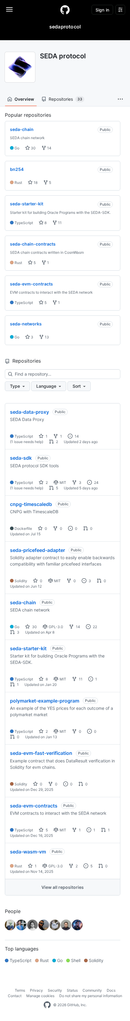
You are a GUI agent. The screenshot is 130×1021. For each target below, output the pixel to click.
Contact (14, 995)
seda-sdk (21, 458)
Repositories (65, 99)
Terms (20, 990)
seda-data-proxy (29, 412)
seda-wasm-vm (28, 852)
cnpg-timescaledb (31, 504)
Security (55, 990)
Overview (24, 99)
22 (94, 627)
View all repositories (62, 887)
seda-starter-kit (28, 648)
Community (92, 990)
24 (96, 482)
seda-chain (23, 602)
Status (72, 990)
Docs (111, 990)
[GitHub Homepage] (47, 1005)
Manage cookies (40, 995)
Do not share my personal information (90, 995)
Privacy (36, 990)
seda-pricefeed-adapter (37, 550)
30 (33, 148)
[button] (120, 99)
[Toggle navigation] (9, 9)
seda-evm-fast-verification (41, 753)
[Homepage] (65, 10)
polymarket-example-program (44, 701)
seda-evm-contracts (33, 806)
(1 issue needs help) (26, 441)
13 (46, 337)
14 (48, 148)
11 (59, 222)
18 (35, 182)
